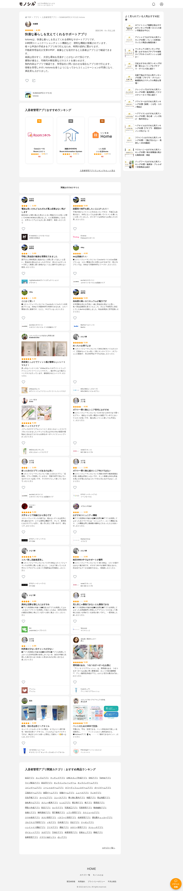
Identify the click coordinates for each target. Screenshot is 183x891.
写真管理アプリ (85, 808)
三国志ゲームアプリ (33, 793)
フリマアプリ (52, 827)
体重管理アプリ (71, 832)
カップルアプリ (42, 778)
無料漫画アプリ (44, 812)
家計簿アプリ (77, 803)
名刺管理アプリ (84, 817)
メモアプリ (51, 822)
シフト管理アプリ (73, 812)
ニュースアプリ (82, 793)
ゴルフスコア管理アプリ (35, 822)
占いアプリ (62, 837)
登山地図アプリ (103, 798)
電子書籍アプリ (58, 812)
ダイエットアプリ (32, 832)
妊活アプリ (29, 778)
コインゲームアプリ (33, 788)
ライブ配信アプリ (32, 783)
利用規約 (81, 881)
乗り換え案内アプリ (76, 798)
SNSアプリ (93, 778)
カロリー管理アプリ (78, 827)
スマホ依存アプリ (32, 817)
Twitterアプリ (105, 778)
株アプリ (88, 803)
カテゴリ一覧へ (108, 848)
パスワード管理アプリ (67, 817)
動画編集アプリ (100, 808)
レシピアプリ (65, 803)
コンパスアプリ (60, 798)
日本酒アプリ (63, 822)
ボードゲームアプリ (102, 788)
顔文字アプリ (46, 783)
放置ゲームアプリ (50, 793)
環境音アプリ (99, 803)
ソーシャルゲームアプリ (53, 788)
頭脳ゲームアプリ (66, 793)
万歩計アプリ (57, 832)
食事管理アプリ (31, 837)
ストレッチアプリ (95, 827)
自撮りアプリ (30, 812)
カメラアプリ (57, 808)
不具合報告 (112, 881)
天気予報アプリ (31, 798)
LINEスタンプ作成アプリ (76, 778)
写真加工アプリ (71, 808)
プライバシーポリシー (96, 881)
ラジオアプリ (95, 793)
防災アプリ (46, 808)
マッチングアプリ (57, 778)
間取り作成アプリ (32, 808)
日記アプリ (74, 822)
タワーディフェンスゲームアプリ (79, 788)
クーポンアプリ (87, 822)
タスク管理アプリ (48, 817)
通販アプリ (64, 827)
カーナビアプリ (45, 798)
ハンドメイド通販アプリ (35, 827)
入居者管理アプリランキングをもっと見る (97, 171)
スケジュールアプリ (91, 812)
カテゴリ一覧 (85, 875)
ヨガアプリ (46, 832)
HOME (91, 869)
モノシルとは (98, 875)
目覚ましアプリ (85, 832)
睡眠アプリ (98, 832)
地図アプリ (91, 798)
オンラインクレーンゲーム (65, 783)
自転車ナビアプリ (32, 803)
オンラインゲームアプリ (88, 783)
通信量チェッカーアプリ (102, 817)
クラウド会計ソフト (47, 837)
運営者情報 (71, 881)
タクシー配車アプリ (49, 803)
